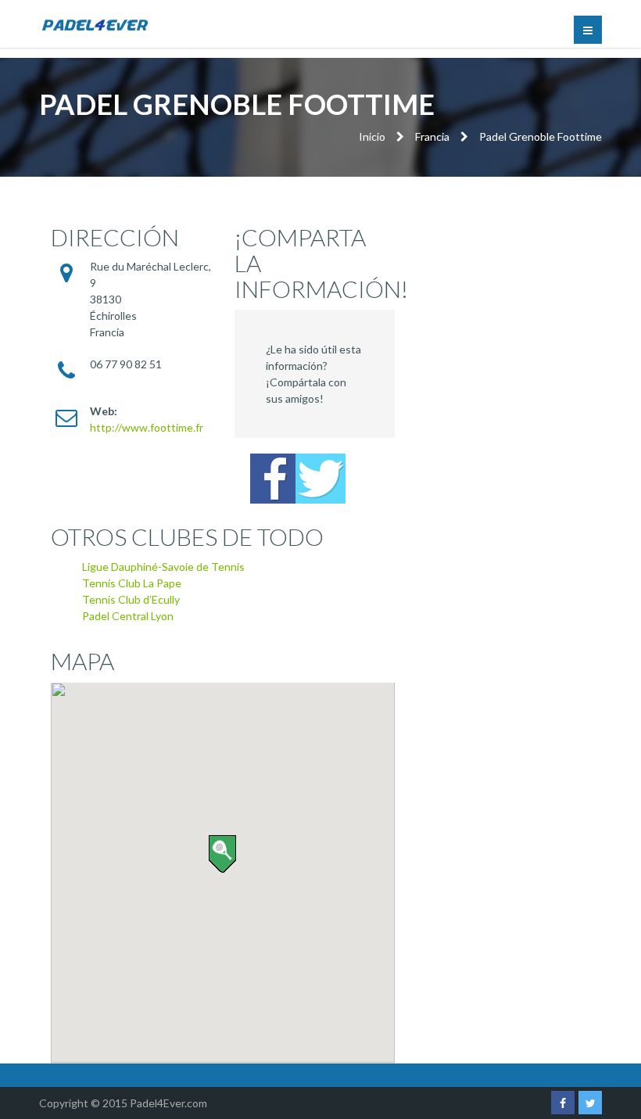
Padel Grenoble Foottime (540, 136)
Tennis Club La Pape (131, 583)
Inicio (372, 136)
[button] (222, 854)
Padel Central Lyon (128, 615)
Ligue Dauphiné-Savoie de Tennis (163, 566)
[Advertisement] (516, 286)
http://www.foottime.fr (146, 427)
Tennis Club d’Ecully (131, 599)
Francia (432, 136)
